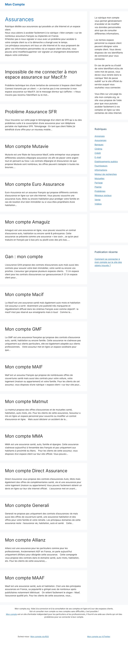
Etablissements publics (106, 161)
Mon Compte (15, 4)
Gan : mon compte (24, 256)
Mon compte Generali (27, 505)
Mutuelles (99, 178)
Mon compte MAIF (24, 366)
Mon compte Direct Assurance (36, 470)
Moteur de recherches (106, 174)
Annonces (100, 136)
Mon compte (11, 614)
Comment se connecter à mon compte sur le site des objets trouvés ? (108, 262)
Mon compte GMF (23, 329)
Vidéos (98, 204)
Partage (99, 183)
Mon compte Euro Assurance (34, 184)
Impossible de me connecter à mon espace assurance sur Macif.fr (41, 74)
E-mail (98, 157)
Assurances (100, 140)
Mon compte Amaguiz (27, 221)
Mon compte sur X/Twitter (98, 636)
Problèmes (100, 191)
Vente (97, 199)
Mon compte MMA (24, 436)
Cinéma (98, 149)
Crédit (98, 153)
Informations (101, 170)
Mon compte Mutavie (26, 146)
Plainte (98, 187)
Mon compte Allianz (25, 540)
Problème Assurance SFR (31, 111)
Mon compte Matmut (26, 401)
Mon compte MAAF (25, 577)
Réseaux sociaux (103, 195)
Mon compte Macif (24, 294)
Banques (99, 144)
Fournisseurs (101, 166)
